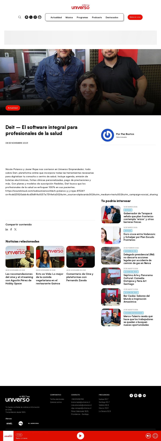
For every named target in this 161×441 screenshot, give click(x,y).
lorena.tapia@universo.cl (80, 402)
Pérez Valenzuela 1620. (80, 411)
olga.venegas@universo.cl (81, 408)
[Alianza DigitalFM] (20, 423)
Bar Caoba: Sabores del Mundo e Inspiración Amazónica (137, 298)
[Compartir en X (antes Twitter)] (15, 229)
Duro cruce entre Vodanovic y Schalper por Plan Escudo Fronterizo (139, 237)
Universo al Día (130, 251)
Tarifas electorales (57, 399)
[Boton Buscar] (19, 17)
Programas (82, 17)
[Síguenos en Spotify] (39, 17)
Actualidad (56, 17)
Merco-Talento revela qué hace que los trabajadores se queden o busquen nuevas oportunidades (138, 320)
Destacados (112, 17)
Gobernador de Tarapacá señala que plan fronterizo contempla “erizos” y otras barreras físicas (139, 217)
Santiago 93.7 (104, 402)
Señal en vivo (135, 17)
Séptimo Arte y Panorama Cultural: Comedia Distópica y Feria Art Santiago (138, 279)
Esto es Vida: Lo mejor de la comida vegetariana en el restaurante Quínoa (49, 278)
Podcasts (97, 17)
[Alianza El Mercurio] (33, 423)
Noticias (128, 210)
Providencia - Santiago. (80, 414)
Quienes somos (56, 402)
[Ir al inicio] (80, 6)
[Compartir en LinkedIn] (7, 229)
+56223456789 (77, 399)
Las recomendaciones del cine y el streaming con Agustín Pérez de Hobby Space (19, 278)
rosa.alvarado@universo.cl (81, 405)
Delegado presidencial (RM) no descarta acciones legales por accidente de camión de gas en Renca (139, 259)
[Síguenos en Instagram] (35, 17)
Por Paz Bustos (125, 133)
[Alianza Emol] (9, 423)
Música (69, 17)
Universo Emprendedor (133, 313)
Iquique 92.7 (103, 399)
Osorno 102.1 (103, 408)
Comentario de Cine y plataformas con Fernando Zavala (79, 277)
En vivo (19, 435)
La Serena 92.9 (105, 411)
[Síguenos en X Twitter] (31, 17)
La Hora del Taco (131, 272)
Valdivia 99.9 (104, 405)
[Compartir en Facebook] (11, 229)
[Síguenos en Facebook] (26, 17)
